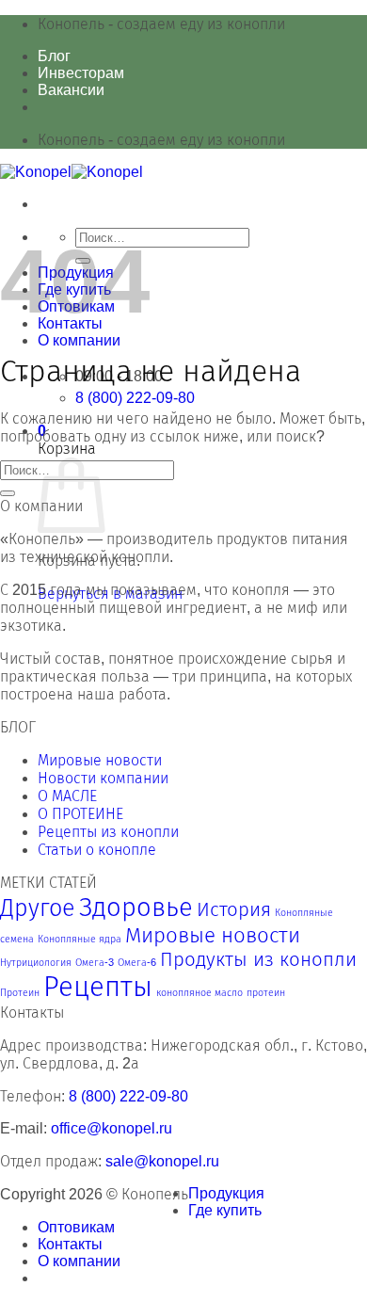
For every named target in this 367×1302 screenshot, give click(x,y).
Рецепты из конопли (108, 832)
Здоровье (136, 907)
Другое (37, 907)
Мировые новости (100, 760)
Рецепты (97, 986)
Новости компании (103, 778)
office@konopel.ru (111, 1128)
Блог (54, 56)
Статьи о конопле (97, 850)
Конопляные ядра (79, 938)
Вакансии (71, 90)
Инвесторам (81, 73)
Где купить (225, 1210)
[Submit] (7, 493)
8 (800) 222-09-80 (128, 1096)
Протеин (20, 992)
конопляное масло (199, 992)
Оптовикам (76, 1227)
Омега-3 (94, 962)
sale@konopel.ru (162, 1161)
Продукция (226, 1193)
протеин (266, 992)
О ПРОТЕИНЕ (80, 814)
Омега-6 (137, 962)
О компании (79, 340)
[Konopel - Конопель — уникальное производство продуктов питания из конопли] (71, 172)
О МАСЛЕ (67, 796)
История (234, 909)
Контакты (70, 1244)
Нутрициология (36, 962)
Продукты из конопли (258, 959)
